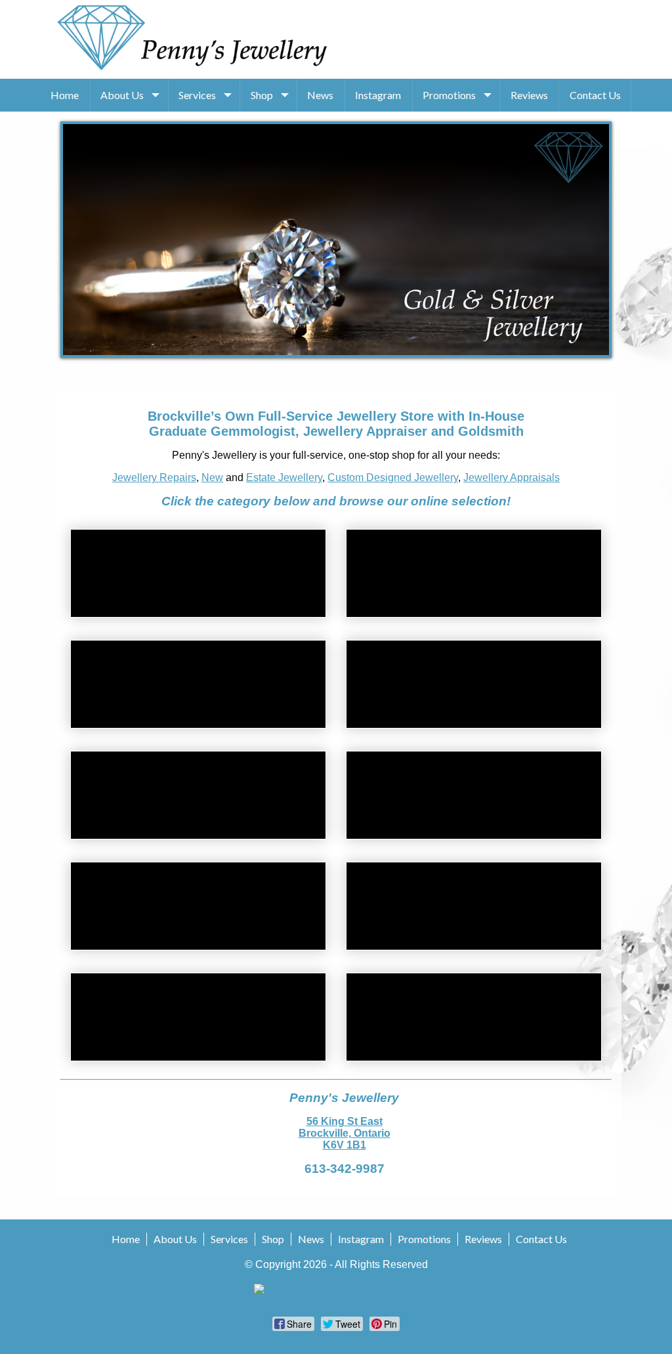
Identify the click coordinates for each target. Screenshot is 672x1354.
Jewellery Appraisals (511, 477)
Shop (262, 95)
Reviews (529, 95)
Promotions (449, 95)
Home (65, 95)
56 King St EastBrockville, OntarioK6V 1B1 (344, 1133)
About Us (122, 95)
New (212, 477)
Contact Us (595, 95)
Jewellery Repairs (154, 477)
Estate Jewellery (284, 477)
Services (197, 95)
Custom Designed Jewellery (392, 477)
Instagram (378, 95)
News (320, 95)
